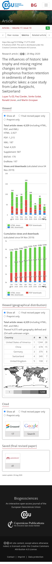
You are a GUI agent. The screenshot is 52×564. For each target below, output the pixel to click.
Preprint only (13, 119)
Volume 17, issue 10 (21, 28)
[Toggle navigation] (46, 5)
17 (12, 433)
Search (31, 433)
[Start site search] (48, 28)
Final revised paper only (33, 115)
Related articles (39, 35)
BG (34, 5)
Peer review (13, 35)
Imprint (21, 557)
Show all (11, 115)
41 (12, 465)
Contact (10, 557)
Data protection (35, 557)
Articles (5, 28)
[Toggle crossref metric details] (12, 426)
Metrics (25, 35)
